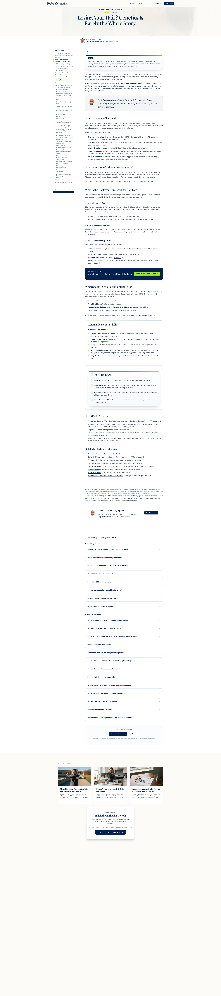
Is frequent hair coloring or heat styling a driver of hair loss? (64, 175)
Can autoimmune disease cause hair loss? (63, 148)
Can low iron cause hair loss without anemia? (64, 107)
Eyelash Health (93, 469)
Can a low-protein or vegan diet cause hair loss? (64, 162)
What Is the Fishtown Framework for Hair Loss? (62, 60)
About (140, 3)
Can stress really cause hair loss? (64, 98)
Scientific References (61, 180)
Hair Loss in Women (95, 466)
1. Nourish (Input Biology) (63, 64)
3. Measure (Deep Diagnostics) (61, 69)
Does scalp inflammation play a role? (64, 152)
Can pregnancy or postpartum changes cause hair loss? (64, 121)
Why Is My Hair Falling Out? (62, 53)
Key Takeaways (61, 80)
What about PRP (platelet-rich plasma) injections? (64, 138)
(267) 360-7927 (132, 514)
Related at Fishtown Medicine (63, 182)
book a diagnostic (142, 315)
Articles (132, 3)
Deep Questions (59, 118)
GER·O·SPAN (105, 197)
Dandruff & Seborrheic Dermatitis (100, 457)
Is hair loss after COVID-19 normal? (63, 115)
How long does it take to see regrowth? (64, 111)
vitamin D (117, 257)
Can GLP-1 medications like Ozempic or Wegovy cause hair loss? (64, 130)
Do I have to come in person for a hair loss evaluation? (64, 94)
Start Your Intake (151, 513)
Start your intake (116, 734)
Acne (90, 454)
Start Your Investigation (146, 273)
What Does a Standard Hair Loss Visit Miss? (64, 56)
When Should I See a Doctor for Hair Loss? (64, 73)
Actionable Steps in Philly (62, 77)
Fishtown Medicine (130, 498)
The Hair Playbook (94, 472)
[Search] (149, 3)
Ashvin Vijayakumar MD (95, 41)
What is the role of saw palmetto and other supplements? (62, 157)
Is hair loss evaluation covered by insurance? (63, 90)
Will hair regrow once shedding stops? (62, 166)
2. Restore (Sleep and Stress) (64, 66)
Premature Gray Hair (95, 460)
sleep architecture (129, 232)
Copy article (91, 51)
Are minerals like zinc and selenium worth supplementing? (63, 143)
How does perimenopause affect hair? (64, 170)
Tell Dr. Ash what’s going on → (110, 832)
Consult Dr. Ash (63, 192)
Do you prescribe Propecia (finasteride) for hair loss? (64, 86)
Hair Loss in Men (94, 463)
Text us (158, 3)
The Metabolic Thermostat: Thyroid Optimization (105, 476)
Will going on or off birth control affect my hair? (63, 126)
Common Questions (60, 83)
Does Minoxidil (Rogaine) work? (63, 102)
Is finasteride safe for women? (65, 135)
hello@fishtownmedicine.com (107, 517)
